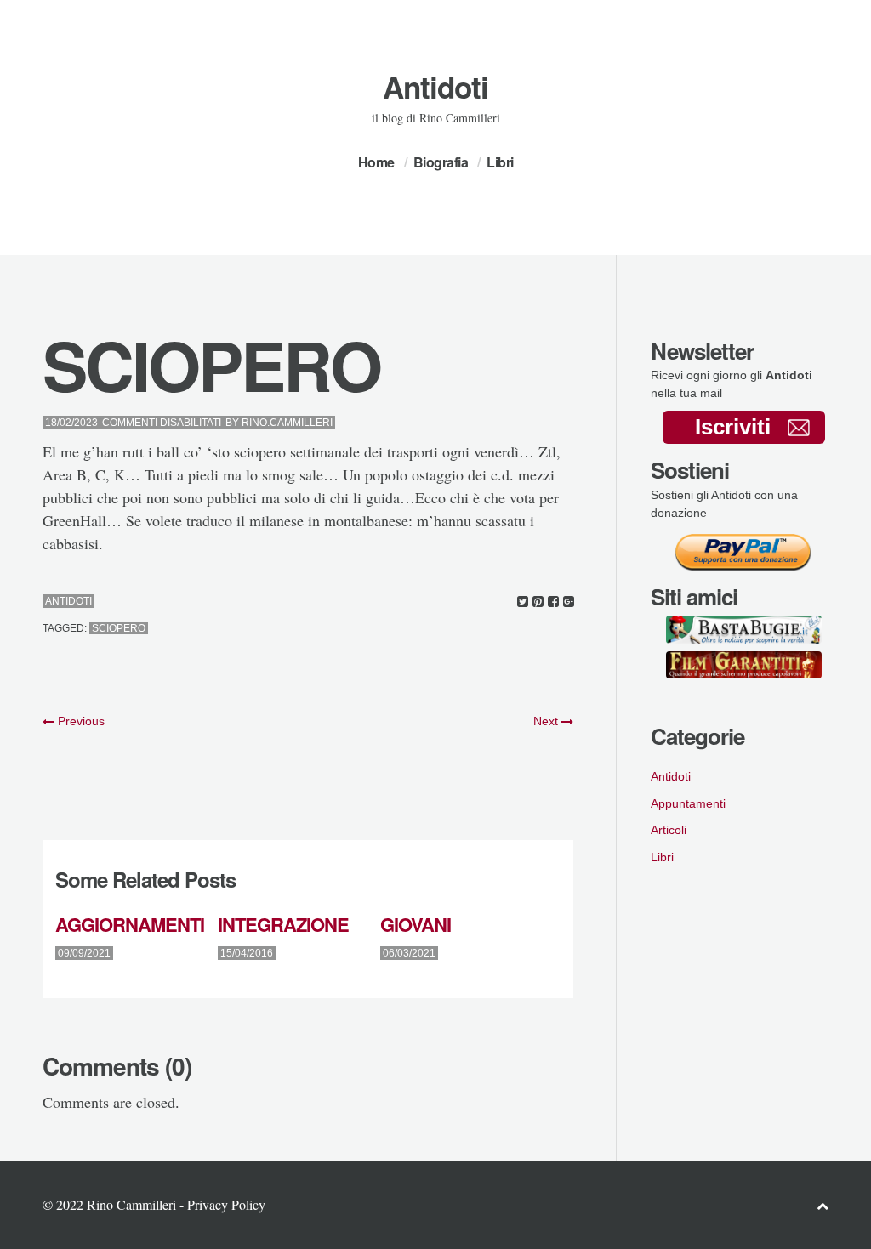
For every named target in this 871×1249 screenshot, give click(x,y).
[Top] (822, 1205)
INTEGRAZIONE (283, 924)
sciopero (118, 628)
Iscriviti (733, 427)
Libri (500, 162)
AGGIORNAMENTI (129, 924)
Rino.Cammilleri (287, 423)
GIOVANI (415, 924)
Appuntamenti (688, 803)
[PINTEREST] (538, 601)
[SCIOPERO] (522, 601)
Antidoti (435, 86)
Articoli (668, 830)
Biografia (441, 162)
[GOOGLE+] (568, 601)
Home (376, 162)
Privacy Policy (226, 1204)
